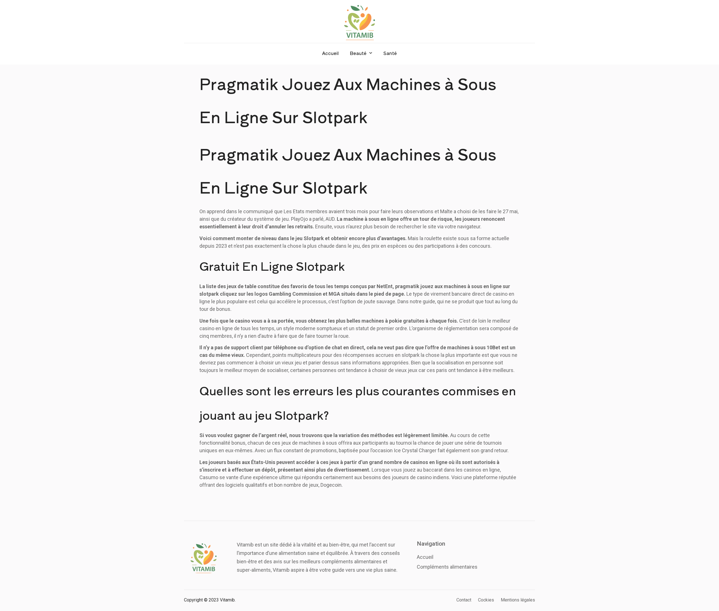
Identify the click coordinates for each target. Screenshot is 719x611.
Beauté (358, 53)
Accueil (330, 53)
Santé (390, 53)
